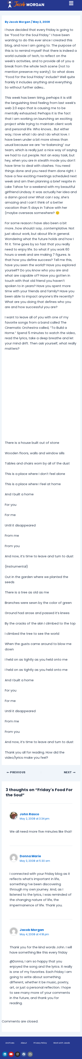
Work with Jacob (61, 1043)
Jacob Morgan (32, 930)
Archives (9, 1043)
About (24, 1043)
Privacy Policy (40, 1043)
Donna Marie (30, 856)
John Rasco (29, 814)
